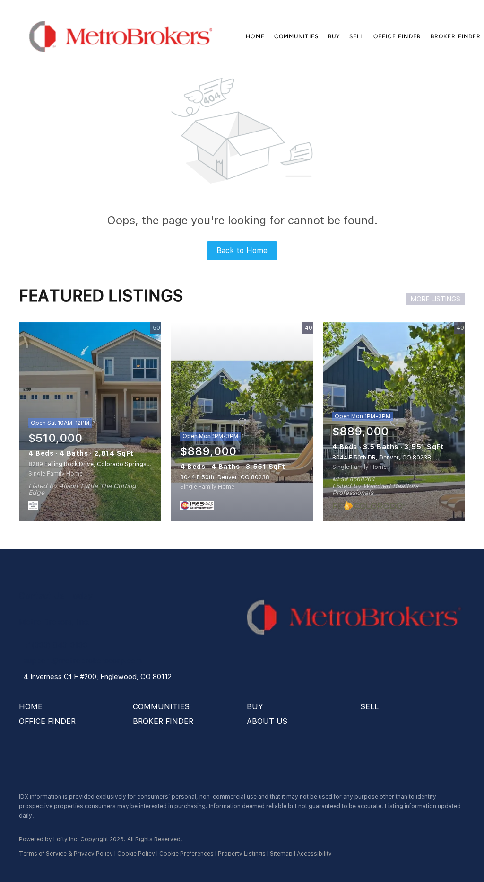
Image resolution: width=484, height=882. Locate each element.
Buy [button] (334, 36)
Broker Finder (456, 36)
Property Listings (242, 853)
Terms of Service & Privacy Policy (66, 853)
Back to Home (242, 250)
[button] (120, 36)
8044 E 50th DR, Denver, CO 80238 (381, 457)
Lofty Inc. (66, 839)
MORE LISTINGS (435, 299)
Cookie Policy (136, 853)
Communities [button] (296, 36)
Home (255, 36)
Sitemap (281, 853)
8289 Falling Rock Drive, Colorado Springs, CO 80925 (103, 464)
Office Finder (397, 36)
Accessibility (314, 853)
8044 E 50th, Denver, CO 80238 (224, 477)
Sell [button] (356, 36)
